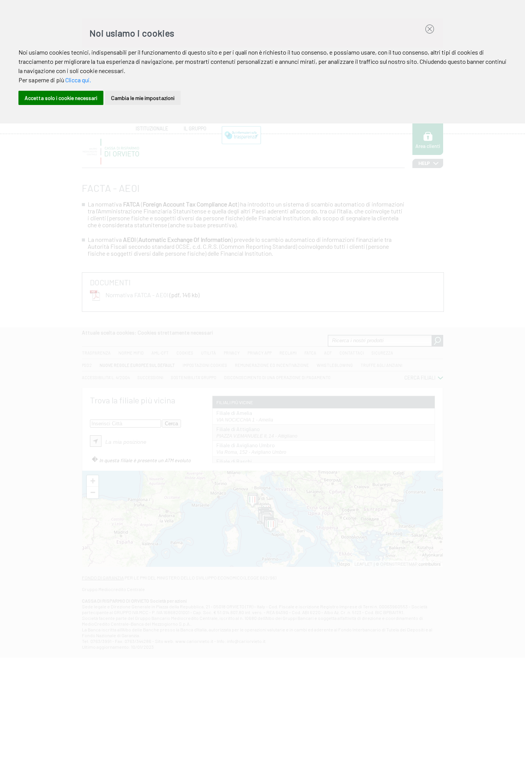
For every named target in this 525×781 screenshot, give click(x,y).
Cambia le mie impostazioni (142, 98)
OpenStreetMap (398, 564)
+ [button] (92, 481)
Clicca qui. (78, 79)
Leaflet (363, 564)
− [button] (92, 492)
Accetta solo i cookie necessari (61, 98)
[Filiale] (252, 501)
